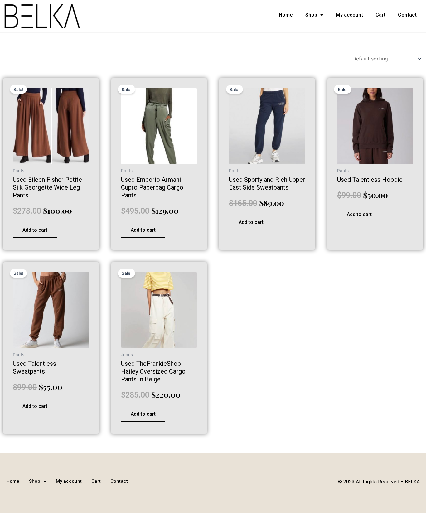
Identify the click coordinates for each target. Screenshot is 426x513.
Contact (407, 15)
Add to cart (34, 230)
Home (286, 15)
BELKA (412, 482)
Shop (311, 15)
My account (349, 15)
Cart (380, 15)
